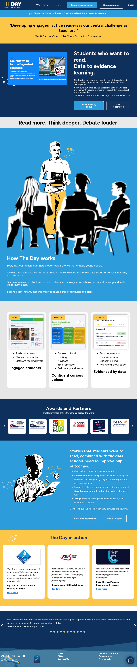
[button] (44, 5)
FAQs (60, 656)
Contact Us (63, 659)
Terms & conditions (108, 653)
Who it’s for (42, 5)
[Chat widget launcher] (130, 660)
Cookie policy (105, 656)
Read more (12, 592)
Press (60, 653)
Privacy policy (106, 659)
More (58, 5)
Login (131, 4)
